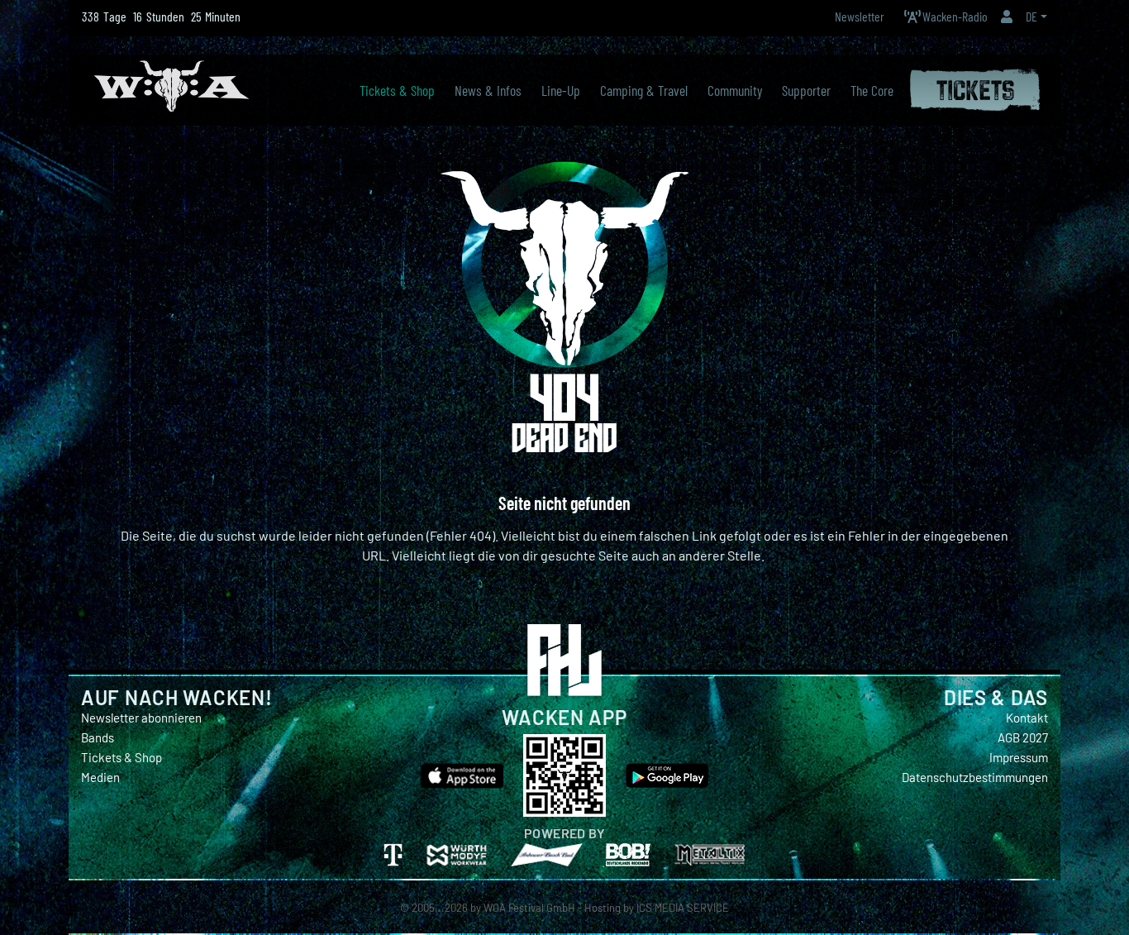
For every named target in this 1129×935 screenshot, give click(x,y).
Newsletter (859, 16)
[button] (1006, 16)
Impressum (1018, 757)
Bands (97, 737)
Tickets (975, 87)
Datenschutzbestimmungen (975, 777)
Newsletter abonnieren (141, 717)
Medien (100, 777)
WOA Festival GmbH (529, 907)
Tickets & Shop (121, 757)
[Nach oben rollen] (1109, 898)
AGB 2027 (1023, 737)
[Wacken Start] (171, 84)
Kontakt (1027, 717)
